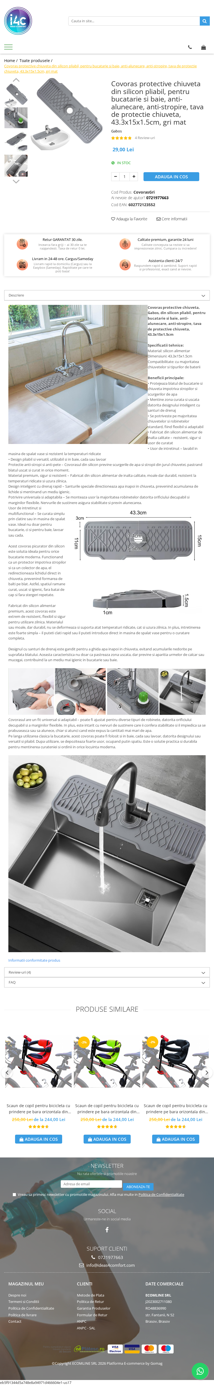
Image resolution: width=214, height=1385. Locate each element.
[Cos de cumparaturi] (203, 47)
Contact (14, 1321)
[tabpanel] (67, 114)
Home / (11, 60)
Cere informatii (173, 218)
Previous (16, 80)
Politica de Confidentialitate (161, 1194)
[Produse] (9, 49)
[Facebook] (107, 1230)
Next (16, 181)
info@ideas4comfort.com (110, 1265)
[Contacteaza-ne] (190, 47)
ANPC (81, 1321)
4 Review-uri (145, 137)
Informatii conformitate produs (34, 960)
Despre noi (17, 1295)
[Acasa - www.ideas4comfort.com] (32, 21)
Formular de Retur (92, 1314)
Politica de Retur (90, 1301)
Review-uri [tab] (20, 972)
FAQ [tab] (12, 982)
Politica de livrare (22, 1314)
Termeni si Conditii (23, 1301)
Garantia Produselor (93, 1308)
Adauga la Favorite (131, 218)
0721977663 (110, 1257)
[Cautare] (205, 21)
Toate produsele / (37, 60)
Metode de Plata (90, 1295)
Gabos (116, 131)
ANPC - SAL (86, 1327)
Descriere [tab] (16, 295)
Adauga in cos (171, 176)
